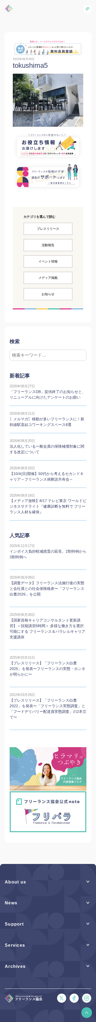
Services (15, 945)
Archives (15, 966)
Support (14, 924)
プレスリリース (48, 229)
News (11, 903)
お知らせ (48, 294)
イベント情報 (48, 261)
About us (15, 882)
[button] (86, 1012)
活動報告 (48, 245)
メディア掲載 (48, 278)
